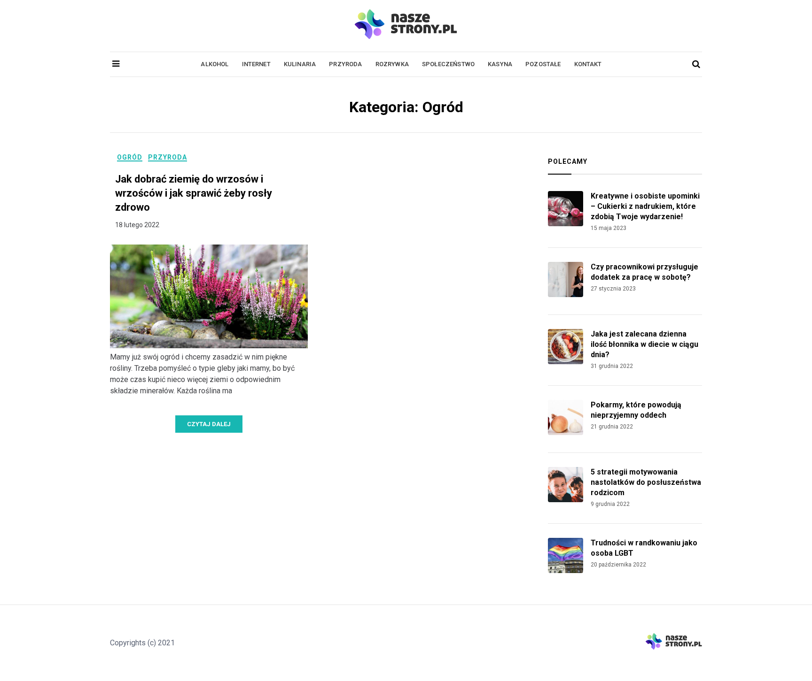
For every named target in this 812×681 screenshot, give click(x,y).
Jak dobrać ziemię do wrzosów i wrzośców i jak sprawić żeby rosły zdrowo (193, 193)
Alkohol (214, 64)
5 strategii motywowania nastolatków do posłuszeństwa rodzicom (646, 482)
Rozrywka (392, 64)
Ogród (129, 157)
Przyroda (345, 64)
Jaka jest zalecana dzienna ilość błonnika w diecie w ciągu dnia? (644, 344)
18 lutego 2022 (137, 225)
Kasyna (500, 64)
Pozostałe (543, 64)
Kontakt (588, 64)
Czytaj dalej (209, 424)
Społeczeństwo (448, 64)
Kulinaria (300, 64)
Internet (256, 64)
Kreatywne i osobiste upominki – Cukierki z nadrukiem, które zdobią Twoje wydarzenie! (645, 206)
